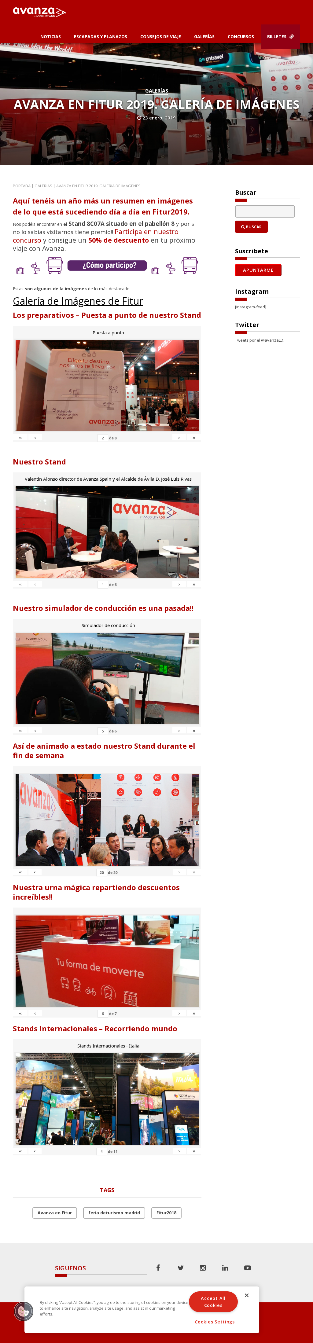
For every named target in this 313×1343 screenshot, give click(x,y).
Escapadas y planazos (100, 36)
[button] (23, 1311)
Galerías (204, 36)
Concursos (241, 36)
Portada (22, 186)
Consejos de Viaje (160, 36)
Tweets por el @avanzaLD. (259, 340)
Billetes (277, 36)
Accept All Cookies (213, 1301)
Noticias (50, 36)
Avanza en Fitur (55, 1213)
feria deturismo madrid (114, 1213)
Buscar (253, 226)
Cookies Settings (215, 1322)
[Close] (247, 1295)
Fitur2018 (166, 1213)
